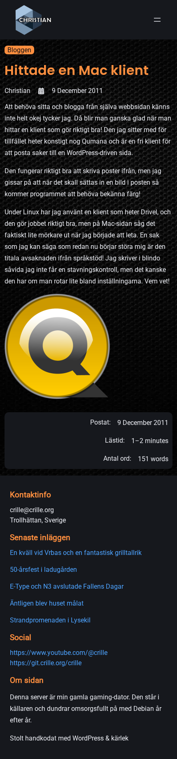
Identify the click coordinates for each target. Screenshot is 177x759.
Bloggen (19, 50)
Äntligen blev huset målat (47, 603)
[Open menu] (157, 20)
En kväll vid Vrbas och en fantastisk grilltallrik (76, 553)
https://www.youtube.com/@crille (58, 653)
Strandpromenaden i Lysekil (50, 620)
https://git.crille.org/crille (46, 663)
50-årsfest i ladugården (43, 569)
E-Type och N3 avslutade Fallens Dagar (66, 586)
